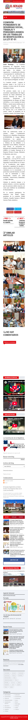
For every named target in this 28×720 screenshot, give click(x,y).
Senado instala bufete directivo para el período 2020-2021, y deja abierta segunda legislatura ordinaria (17, 530)
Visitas (11, 687)
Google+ (11, 212)
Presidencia (6, 684)
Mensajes (6, 682)
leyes (14, 677)
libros (16, 680)
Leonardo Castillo (9, 480)
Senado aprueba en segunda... (8, 221)
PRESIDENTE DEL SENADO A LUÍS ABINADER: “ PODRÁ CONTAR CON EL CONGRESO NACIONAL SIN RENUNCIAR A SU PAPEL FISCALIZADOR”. (17, 538)
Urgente (18, 684)
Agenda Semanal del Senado (9, 595)
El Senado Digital (13, 716)
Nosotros (13, 682)
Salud (13, 684)
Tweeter (18, 208)
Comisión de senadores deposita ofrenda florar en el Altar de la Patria (16, 544)
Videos (5, 687)
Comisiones (20, 673)
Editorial (14, 675)
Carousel (14, 673)
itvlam (6, 482)
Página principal (7, 474)
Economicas (7, 675)
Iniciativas (20, 675)
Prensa (19, 682)
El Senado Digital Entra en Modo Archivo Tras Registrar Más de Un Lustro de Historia (12, 488)
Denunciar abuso (8, 470)
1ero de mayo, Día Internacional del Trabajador (12, 615)
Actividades (6, 673)
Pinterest (18, 212)
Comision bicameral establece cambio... (22, 223)
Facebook (10, 208)
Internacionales (7, 677)
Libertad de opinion (8, 680)
